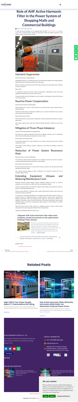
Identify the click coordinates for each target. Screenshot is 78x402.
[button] (60, 4)
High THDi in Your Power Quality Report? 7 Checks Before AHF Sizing (19, 303)
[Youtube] (14, 349)
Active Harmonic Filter (53, 31)
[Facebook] (10, 349)
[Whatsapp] (18, 349)
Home (31, 393)
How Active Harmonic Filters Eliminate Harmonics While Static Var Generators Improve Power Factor (56, 304)
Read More (7, 312)
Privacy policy (37, 393)
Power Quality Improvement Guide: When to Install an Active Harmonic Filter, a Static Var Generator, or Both (63, 372)
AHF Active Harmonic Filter (25, 246)
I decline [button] (52, 396)
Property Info (19, 375)
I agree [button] (45, 396)
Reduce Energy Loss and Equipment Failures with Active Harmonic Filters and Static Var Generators (26, 372)
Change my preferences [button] (63, 396)
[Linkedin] (6, 349)
